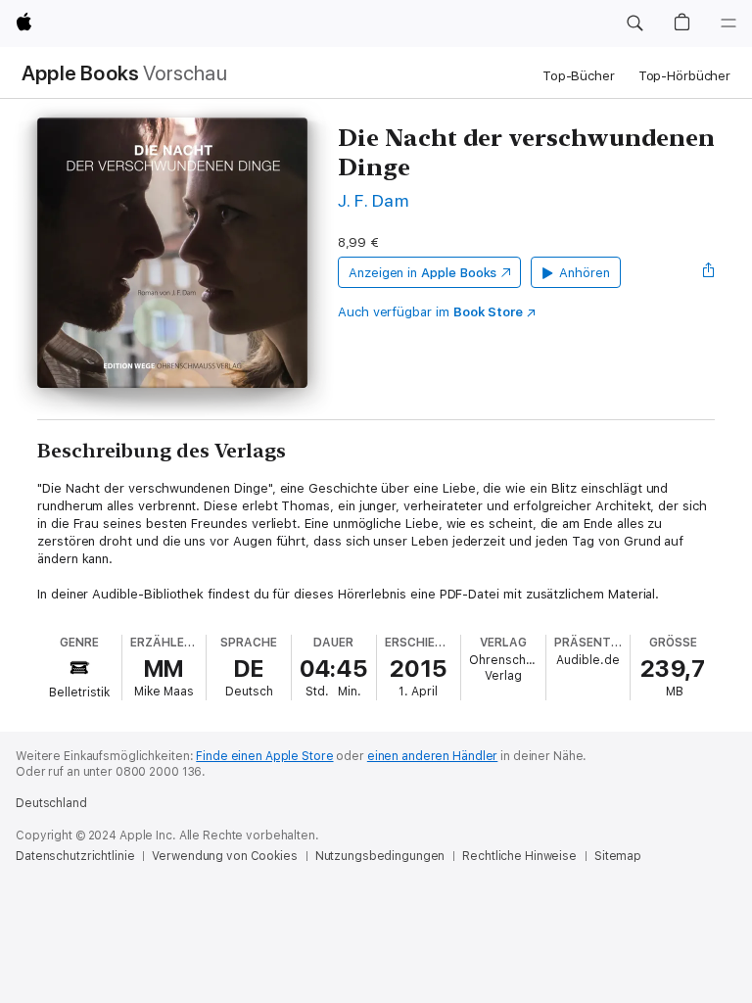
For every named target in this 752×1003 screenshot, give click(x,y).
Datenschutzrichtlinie (75, 856)
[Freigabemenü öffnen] (708, 272)
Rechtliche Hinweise (519, 856)
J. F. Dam (373, 200)
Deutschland (51, 803)
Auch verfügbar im (430, 312)
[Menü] (728, 23)
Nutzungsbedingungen (380, 856)
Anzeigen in (423, 272)
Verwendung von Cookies (224, 856)
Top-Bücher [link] (578, 76)
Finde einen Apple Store (264, 756)
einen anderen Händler (432, 756)
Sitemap (617, 856)
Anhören (584, 272)
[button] (634, 23)
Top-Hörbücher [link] (684, 76)
